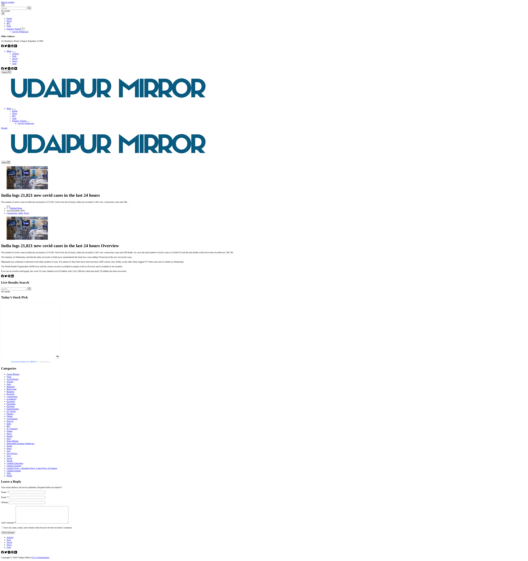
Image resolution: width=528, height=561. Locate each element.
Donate (4, 128)
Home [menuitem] (9, 18)
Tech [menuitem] (14, 56)
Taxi (8, 451)
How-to (10, 421)
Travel (9, 458)
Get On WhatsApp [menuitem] (20, 32)
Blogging (11, 386)
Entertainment (13, 409)
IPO (8, 426)
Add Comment (8, 523)
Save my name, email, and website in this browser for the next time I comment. (38, 527)
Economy (11, 401)
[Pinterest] (12, 46)
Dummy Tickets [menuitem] (13, 29)
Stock (9, 448)
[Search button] (29, 8)
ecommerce (11, 399)
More (9, 51)
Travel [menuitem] (15, 58)
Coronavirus (12, 213)
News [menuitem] (9, 21)
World (9, 476)
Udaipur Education (15, 463)
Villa (9, 473)
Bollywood (11, 389)
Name (5, 492)
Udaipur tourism (14, 471)
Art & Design (12, 379)
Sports (9, 446)
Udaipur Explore (14, 466)
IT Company (12, 429)
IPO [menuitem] (8, 23)
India (20, 213)
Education (11, 404)
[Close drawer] (3, 13)
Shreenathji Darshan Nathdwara (20, 443)
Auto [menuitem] (9, 26)
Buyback (10, 394)
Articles (10, 382)
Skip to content (7, 2)
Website (4, 502)
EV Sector (11, 411)
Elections (11, 406)
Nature (10, 431)
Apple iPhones (13, 374)
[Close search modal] (3, 5)
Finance (10, 414)
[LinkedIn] (12, 276)
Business (10, 391)
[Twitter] (6, 46)
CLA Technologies (40, 557)
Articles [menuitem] (15, 54)
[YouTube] (15, 46)
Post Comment (8, 533)
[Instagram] (9, 46)
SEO (9, 438)
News (26, 213)
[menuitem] (22, 29)
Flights (10, 416)
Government (12, 419)
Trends (10, 461)
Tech (9, 456)
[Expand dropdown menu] (14, 109)
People (10, 436)
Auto (9, 384)
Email (4, 497)
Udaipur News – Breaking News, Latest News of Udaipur (32, 468)
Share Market (12, 441)
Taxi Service (12, 453)
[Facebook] (2, 46)
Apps (9, 377)
